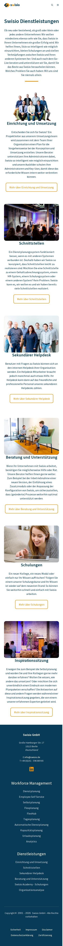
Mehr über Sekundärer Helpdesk (31, 398)
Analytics (31, 841)
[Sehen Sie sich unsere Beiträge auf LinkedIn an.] (31, 769)
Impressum (31, 929)
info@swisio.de (32, 757)
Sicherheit (15, 929)
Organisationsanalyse (31, 890)
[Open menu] (58, 5)
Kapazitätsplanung (31, 830)
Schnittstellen (31, 867)
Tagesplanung (31, 819)
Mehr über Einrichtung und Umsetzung (31, 187)
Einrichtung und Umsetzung (31, 862)
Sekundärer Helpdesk (31, 873)
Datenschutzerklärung (22, 935)
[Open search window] (52, 5)
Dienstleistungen (31, 853)
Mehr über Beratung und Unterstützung (31, 509)
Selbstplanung (31, 802)
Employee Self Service (31, 796)
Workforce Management (31, 783)
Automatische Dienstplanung (32, 824)
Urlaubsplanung (31, 835)
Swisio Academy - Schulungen (31, 884)
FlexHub (31, 813)
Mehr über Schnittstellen (31, 299)
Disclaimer (47, 929)
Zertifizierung (45, 935)
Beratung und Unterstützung (31, 878)
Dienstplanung (31, 791)
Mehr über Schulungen (31, 604)
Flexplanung (31, 808)
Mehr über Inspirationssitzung (31, 712)
